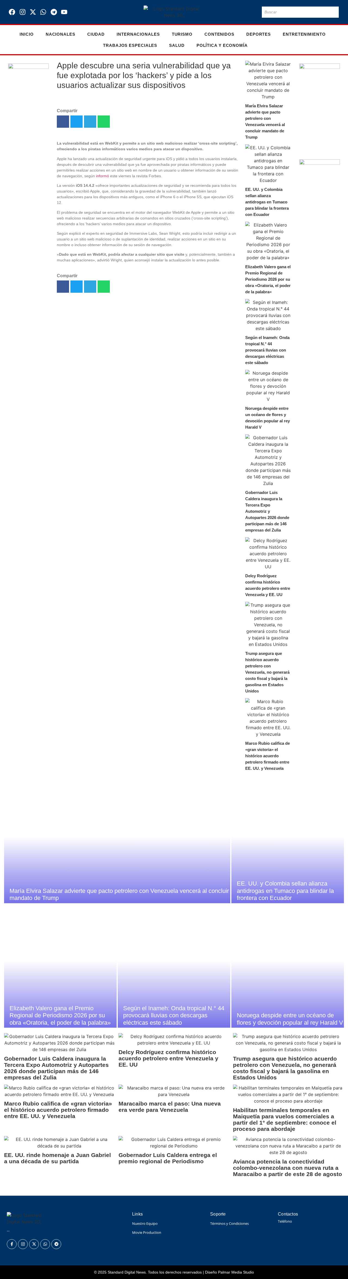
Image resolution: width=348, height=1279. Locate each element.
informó (102, 176)
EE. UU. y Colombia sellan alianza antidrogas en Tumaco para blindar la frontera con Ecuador (267, 202)
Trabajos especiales (130, 45)
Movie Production (146, 1232)
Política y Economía (222, 45)
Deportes (258, 34)
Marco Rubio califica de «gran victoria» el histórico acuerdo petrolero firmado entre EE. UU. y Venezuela (267, 756)
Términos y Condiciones (229, 1223)
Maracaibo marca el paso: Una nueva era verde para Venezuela (170, 1106)
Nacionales (60, 34)
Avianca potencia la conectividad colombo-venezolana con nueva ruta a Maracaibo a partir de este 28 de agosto (287, 1167)
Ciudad (96, 34)
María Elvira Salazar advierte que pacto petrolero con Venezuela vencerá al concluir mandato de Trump (265, 121)
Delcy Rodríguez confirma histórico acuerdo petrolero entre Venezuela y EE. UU (267, 585)
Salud (177, 45)
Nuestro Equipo (145, 1223)
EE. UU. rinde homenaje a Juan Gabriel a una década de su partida (57, 1158)
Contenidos (219, 34)
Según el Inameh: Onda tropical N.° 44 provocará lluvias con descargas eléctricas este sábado (267, 350)
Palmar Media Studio (236, 1272)
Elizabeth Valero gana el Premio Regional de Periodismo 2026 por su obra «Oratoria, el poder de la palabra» (268, 279)
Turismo (182, 34)
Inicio (26, 34)
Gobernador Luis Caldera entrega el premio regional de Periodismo (168, 1158)
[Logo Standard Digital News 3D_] (174, 12)
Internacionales (138, 34)
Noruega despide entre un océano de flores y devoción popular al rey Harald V (267, 417)
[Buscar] (333, 12)
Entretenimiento (304, 34)
